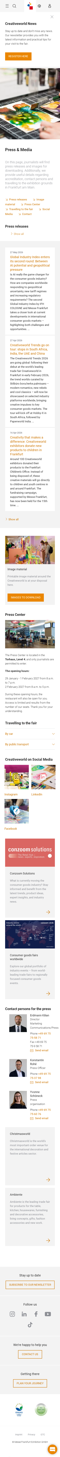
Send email (41, 1050)
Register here (18, 56)
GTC (43, 1434)
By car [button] (9, 733)
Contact (27, 214)
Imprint (18, 1434)
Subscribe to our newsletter (30, 1284)
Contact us (30, 1354)
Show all (18, 234)
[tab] (30, 734)
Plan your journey (30, 1383)
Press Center (32, 204)
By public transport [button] (17, 744)
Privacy (31, 1434)
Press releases (18, 199)
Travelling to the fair (21, 209)
